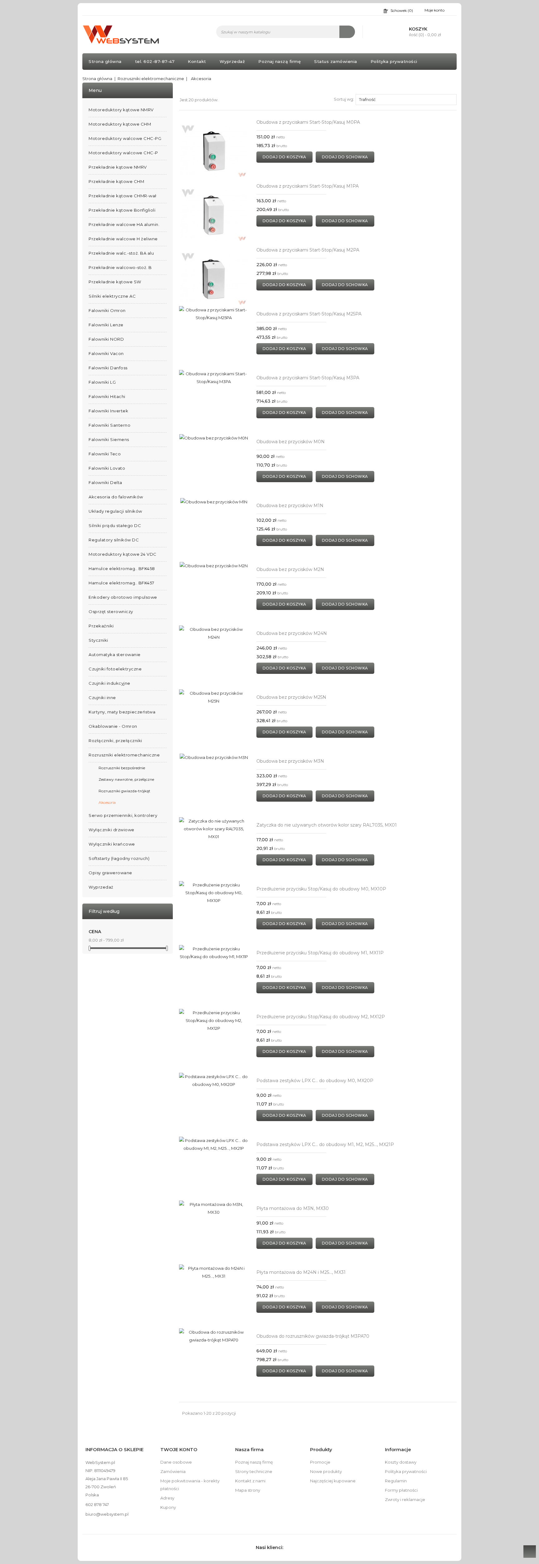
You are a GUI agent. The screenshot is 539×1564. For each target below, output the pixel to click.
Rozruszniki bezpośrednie (122, 767)
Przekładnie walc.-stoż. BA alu (121, 253)
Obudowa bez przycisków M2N (290, 569)
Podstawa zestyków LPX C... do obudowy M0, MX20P (314, 1080)
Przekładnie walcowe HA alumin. (124, 224)
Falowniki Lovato (107, 468)
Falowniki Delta (105, 482)
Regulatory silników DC (114, 539)
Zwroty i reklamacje (405, 1499)
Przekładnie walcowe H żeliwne (123, 238)
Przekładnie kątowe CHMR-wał (123, 195)
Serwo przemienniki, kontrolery (123, 815)
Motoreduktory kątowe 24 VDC (123, 554)
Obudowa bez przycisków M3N (290, 761)
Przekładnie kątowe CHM (116, 181)
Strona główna (105, 61)
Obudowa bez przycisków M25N (291, 697)
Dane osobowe (176, 1462)
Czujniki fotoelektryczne (115, 668)
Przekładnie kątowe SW (115, 281)
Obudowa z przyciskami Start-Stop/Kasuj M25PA (309, 314)
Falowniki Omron (107, 310)
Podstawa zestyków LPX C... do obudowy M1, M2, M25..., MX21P (325, 1144)
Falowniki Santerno (109, 425)
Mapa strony (247, 1490)
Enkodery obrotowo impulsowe (123, 597)
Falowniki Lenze (106, 324)
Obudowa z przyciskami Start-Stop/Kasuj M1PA (307, 186)
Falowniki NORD (106, 339)
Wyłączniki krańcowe (112, 844)
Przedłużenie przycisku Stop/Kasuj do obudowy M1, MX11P (320, 953)
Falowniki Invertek (108, 410)
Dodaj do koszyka (284, 157)
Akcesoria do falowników (116, 496)
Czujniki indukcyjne (109, 683)
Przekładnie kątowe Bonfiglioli (122, 210)
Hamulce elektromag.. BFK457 (121, 582)
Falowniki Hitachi (107, 396)
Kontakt (197, 61)
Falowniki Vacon (106, 353)
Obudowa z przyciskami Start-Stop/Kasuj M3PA (307, 378)
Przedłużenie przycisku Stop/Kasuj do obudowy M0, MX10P (321, 889)
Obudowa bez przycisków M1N (289, 505)
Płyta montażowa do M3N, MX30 (292, 1208)
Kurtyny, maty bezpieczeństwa (122, 711)
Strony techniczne (253, 1471)
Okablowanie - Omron (113, 726)
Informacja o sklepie (114, 1449)
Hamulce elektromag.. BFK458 (122, 568)
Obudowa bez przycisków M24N (291, 633)
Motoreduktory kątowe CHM (120, 124)
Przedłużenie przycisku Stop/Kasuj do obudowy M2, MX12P (320, 1016)
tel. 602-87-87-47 (155, 61)
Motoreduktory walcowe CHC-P (123, 152)
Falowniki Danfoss (108, 367)
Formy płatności (401, 1490)
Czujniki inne (102, 697)
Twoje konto (178, 1449)
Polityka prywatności (394, 61)
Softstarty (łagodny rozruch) (119, 858)
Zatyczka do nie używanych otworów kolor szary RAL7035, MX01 (326, 825)
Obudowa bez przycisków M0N (290, 441)
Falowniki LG (102, 382)
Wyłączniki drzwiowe (111, 829)
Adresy (167, 1497)
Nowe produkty (326, 1471)
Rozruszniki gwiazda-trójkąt (124, 791)
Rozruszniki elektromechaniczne (124, 754)
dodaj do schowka (345, 157)
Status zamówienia (335, 61)
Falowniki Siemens (109, 439)
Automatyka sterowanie (115, 654)
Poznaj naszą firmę (279, 61)
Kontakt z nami (250, 1480)
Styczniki (98, 640)
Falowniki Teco (105, 453)
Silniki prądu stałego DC (115, 525)
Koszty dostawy (400, 1462)
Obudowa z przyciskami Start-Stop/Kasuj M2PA (307, 250)
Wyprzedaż (232, 61)
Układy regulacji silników (115, 511)
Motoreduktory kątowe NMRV (121, 109)
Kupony (168, 1507)
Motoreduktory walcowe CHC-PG (125, 138)
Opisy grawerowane (110, 872)
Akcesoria (107, 802)
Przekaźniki (101, 625)
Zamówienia (173, 1471)
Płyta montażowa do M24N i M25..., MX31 (301, 1272)
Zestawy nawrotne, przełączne (126, 779)
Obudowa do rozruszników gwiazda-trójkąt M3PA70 (312, 1336)
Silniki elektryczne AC (112, 296)
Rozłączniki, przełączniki (115, 740)
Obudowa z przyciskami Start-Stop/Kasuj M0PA (308, 122)
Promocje (320, 1462)
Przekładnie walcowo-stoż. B (120, 267)
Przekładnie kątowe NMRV (118, 167)
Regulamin (396, 1480)
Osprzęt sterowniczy (111, 611)
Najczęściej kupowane (333, 1480)
